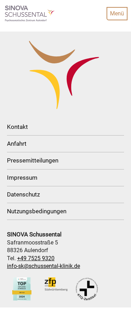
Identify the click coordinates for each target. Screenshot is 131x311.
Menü (117, 13)
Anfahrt (17, 143)
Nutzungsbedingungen (36, 211)
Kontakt (17, 126)
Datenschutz (23, 194)
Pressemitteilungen (32, 160)
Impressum (22, 177)
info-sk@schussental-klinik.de (43, 266)
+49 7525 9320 (35, 258)
